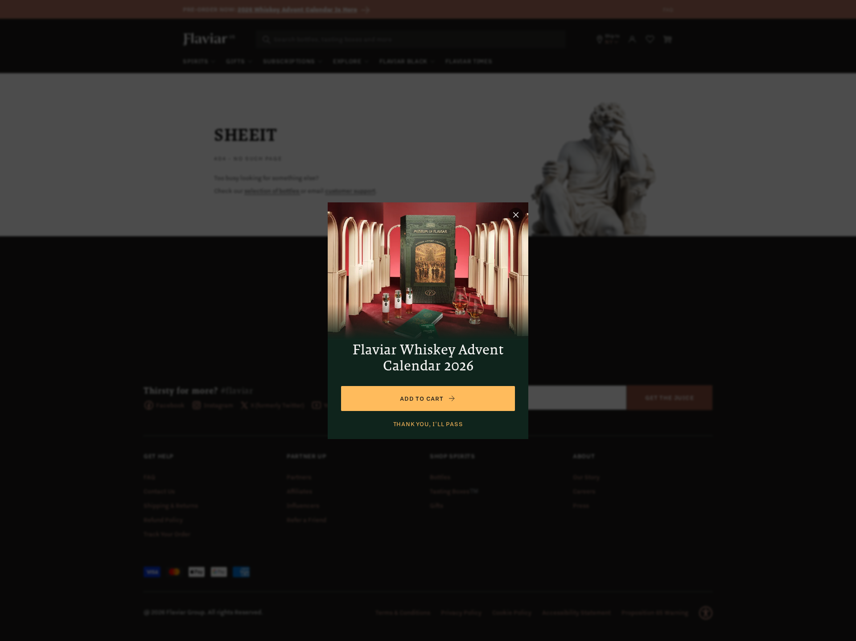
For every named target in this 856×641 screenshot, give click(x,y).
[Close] (516, 215)
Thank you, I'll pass (428, 424)
